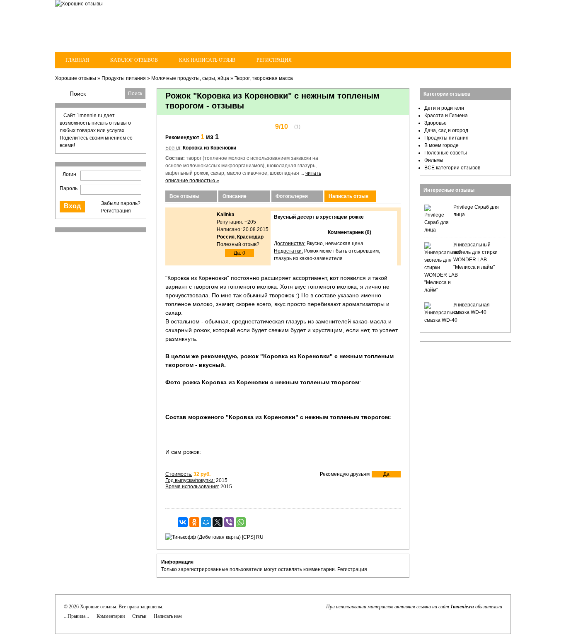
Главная (77, 60)
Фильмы (433, 160)
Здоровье (435, 123)
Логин (69, 174)
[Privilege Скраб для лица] (436, 230)
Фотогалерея (292, 196)
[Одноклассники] (194, 522)
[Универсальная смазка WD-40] (442, 320)
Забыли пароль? (120, 203)
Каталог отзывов (134, 60)
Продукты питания (124, 78)
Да (386, 474)
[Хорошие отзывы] (79, 4)
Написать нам (168, 616)
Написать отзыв (348, 196)
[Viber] (229, 522)
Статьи (139, 616)
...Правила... (76, 616)
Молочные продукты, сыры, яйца (190, 78)
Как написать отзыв (207, 60)
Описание (235, 196)
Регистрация (274, 60)
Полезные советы (445, 153)
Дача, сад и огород (446, 130)
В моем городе (441, 145)
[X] (218, 522)
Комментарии (111, 616)
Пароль (68, 188)
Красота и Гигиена (446, 115)
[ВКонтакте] (183, 522)
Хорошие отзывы (75, 78)
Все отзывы (184, 196)
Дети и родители (444, 108)
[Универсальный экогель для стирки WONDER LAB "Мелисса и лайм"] (443, 290)
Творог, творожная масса (264, 78)
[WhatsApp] (241, 522)
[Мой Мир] (206, 522)
